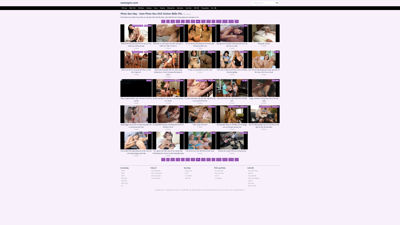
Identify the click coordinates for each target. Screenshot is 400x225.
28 (173, 21)
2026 (123, 171)
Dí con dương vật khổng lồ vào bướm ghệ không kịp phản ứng (200, 45)
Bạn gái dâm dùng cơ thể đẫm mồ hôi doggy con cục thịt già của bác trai (232, 126)
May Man (124, 178)
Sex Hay (251, 183)
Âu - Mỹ (213, 8)
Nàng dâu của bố (264, 43)
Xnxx (155, 8)
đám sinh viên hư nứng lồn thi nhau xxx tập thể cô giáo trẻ (136, 71)
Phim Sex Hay (253, 171)
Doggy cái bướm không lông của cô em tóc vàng (264, 100)
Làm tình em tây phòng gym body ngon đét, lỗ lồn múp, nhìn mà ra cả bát (263, 71)
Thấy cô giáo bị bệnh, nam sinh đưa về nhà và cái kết (136, 100)
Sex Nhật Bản (155, 171)
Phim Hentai (252, 186)
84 (198, 21)
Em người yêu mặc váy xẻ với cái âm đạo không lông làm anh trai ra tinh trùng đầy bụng (168, 152)
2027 (123, 173)
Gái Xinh (188, 8)
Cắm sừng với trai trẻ (200, 125)
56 (178, 21)
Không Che (170, 8)
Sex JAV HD (252, 176)
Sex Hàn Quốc (156, 176)
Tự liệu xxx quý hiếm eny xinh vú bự (200, 70)
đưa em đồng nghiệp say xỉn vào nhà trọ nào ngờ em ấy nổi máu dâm (264, 126)
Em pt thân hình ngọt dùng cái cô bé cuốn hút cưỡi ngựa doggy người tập (136, 152)
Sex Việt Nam (155, 178)
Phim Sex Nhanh (253, 178)
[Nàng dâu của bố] (264, 33)
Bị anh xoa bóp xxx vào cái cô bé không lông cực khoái (168, 100)
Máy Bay (124, 181)
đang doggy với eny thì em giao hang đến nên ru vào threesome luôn (136, 126)
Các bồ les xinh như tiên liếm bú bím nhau (200, 151)
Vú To (187, 173)
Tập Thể (187, 178)
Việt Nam (141, 8)
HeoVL (250, 181)
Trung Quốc (205, 8)
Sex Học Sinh (219, 173)
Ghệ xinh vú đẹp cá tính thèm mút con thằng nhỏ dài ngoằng (232, 71)
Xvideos (149, 8)
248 (225, 21)
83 (193, 21)
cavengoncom (129, 2)
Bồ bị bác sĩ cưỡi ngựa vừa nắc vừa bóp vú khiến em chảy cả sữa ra (168, 45)
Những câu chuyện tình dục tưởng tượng (232, 151)
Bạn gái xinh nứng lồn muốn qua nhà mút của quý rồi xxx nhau (232, 45)
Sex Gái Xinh (219, 171)
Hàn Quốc (180, 8)
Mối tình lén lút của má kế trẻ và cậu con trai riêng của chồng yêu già (136, 45)
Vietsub (162, 8)
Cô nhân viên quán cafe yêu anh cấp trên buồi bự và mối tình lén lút (200, 100)
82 (188, 21)
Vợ (122, 186)
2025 (123, 176)
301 (231, 21)
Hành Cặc (124, 183)
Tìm (277, 3)
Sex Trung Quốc (156, 173)
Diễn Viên (132, 8)
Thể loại (124, 8)
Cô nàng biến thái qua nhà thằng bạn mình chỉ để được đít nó (168, 126)
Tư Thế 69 (188, 176)
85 (203, 21)
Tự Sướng (218, 178)
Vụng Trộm (188, 171)
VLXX (217, 176)
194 (218, 21)
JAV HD (196, 8)
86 (208, 21)
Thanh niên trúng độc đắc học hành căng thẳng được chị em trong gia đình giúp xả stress (168, 72)
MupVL (250, 173)
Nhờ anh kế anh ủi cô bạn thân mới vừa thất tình (232, 100)
